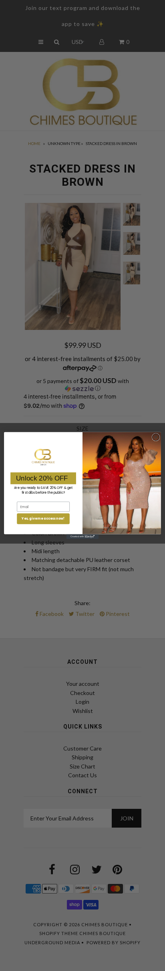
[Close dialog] (155, 437)
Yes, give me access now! (43, 518)
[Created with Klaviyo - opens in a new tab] (82, 536)
